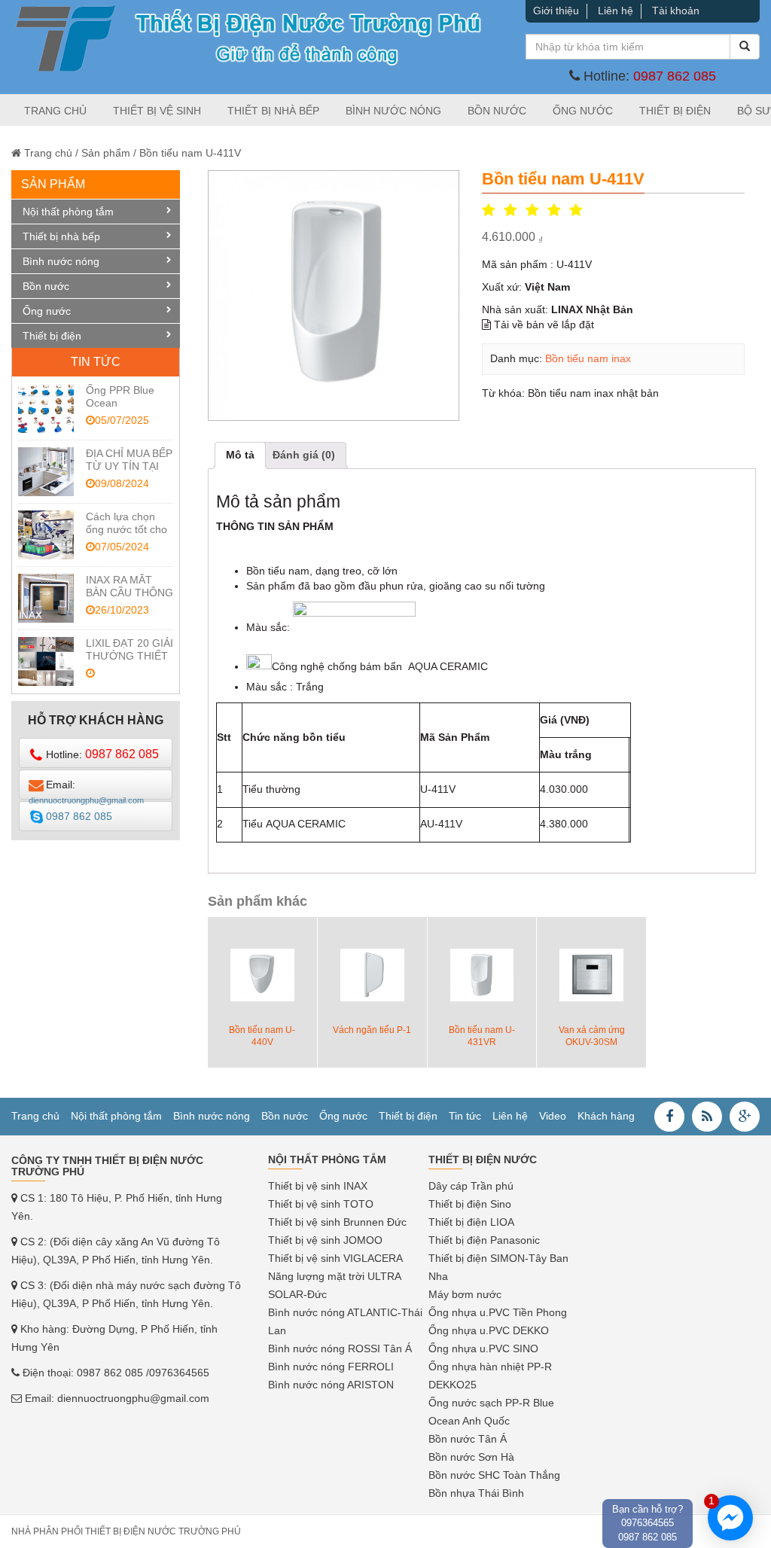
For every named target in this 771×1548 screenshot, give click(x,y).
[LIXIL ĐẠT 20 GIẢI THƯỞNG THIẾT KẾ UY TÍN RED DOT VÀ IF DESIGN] (46, 661)
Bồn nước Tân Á (467, 1439)
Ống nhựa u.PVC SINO (483, 1348)
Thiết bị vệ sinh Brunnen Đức (337, 1222)
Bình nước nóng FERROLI (331, 1367)
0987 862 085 (674, 76)
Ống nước (583, 111)
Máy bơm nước (464, 1294)
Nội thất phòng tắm (68, 212)
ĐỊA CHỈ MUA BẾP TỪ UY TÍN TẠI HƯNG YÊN (129, 466)
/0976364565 (177, 1373)
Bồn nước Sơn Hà (471, 1457)
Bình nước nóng (393, 111)
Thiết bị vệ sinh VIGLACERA (335, 1258)
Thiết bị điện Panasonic (484, 1240)
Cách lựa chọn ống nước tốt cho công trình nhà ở (126, 529)
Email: (86, 789)
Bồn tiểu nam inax (588, 358)
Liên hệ (615, 11)
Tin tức (465, 1116)
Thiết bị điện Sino (469, 1204)
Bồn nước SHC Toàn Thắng (494, 1475)
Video (552, 1116)
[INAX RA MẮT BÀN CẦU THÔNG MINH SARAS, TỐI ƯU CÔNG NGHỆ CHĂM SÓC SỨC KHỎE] (46, 598)
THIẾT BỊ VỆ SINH (157, 111)
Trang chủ (55, 111)
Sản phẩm (105, 153)
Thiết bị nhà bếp (273, 111)
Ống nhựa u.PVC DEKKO (488, 1330)
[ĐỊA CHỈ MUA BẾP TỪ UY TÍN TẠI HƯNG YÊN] (46, 471)
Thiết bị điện (675, 111)
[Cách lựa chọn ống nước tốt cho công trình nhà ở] (46, 534)
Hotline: (102, 754)
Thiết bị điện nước (482, 1159)
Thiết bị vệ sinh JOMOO (325, 1240)
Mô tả (240, 455)
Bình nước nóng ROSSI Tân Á (340, 1348)
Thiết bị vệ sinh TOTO (320, 1204)
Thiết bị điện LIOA (471, 1222)
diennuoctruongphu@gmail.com (133, 1398)
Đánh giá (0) (304, 455)
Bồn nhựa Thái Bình (476, 1493)
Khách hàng (606, 1116)
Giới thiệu (556, 11)
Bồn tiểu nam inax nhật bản (593, 393)
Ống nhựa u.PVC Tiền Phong (497, 1312)
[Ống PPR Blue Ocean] (46, 408)
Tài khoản (675, 11)
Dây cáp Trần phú (470, 1186)
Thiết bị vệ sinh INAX (317, 1186)
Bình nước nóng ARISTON (331, 1385)
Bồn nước (497, 111)
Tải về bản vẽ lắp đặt (542, 324)
